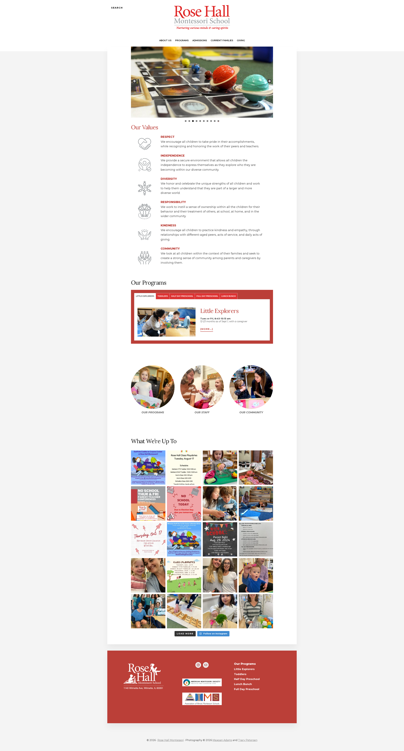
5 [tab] (200, 121)
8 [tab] (211, 121)
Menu (287, 7)
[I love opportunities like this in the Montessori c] (184, 611)
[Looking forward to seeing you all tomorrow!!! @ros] (184, 575)
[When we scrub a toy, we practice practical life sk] (220, 467)
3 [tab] (193, 121)
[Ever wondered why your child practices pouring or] (148, 539)
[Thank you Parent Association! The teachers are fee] (256, 467)
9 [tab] (215, 121)
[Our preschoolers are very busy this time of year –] (220, 503)
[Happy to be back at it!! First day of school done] (148, 575)
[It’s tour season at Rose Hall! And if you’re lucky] (256, 503)
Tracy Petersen (247, 740)
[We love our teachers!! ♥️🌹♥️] (256, 611)
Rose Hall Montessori (170, 740)
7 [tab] (207, 121)
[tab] (145, 296)
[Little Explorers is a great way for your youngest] (256, 575)
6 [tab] (204, 121)
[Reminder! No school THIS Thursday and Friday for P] (148, 503)
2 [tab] (189, 121)
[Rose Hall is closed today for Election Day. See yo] (184, 503)
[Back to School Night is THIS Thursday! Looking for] (220, 539)
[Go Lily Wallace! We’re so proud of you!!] (148, 611)
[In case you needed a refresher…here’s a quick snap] (256, 539)
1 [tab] (186, 121)
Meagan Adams (222, 740)
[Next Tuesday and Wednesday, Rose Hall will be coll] (184, 539)
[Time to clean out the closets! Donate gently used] (148, 467)
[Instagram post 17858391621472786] (184, 467)
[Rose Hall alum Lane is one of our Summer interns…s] (220, 575)
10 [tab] (218, 121)
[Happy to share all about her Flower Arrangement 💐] (220, 611)
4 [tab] (196, 121)
